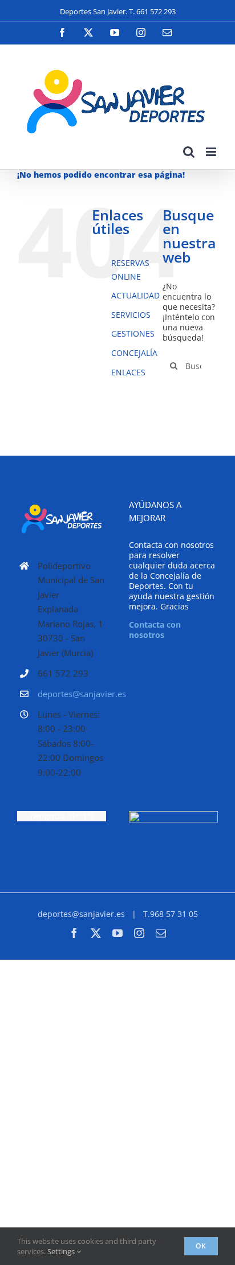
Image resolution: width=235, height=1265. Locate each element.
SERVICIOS (131, 314)
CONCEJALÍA (134, 352)
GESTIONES (133, 333)
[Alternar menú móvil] (212, 152)
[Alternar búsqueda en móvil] (189, 152)
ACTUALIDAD (135, 295)
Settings (61, 1251)
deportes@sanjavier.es (72, 693)
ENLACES (128, 372)
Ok (201, 1246)
